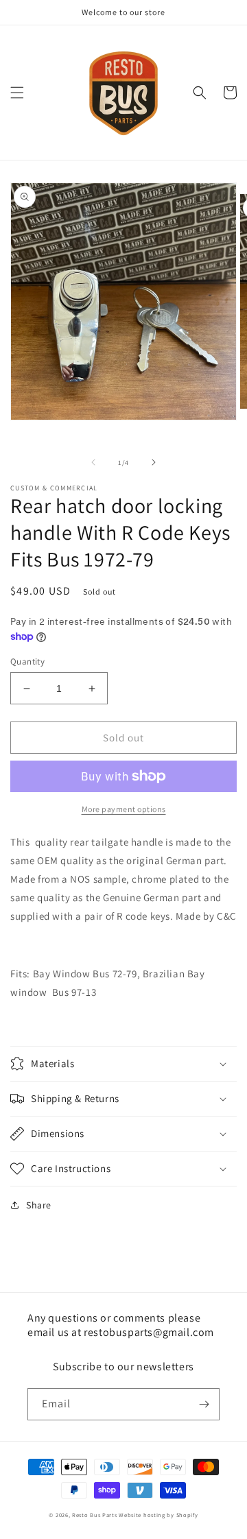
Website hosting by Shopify (158, 1514)
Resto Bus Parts (94, 1514)
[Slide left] (93, 462)
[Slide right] (154, 462)
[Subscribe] (204, 1404)
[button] (17, 92)
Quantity (27, 661)
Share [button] (38, 1205)
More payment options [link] (124, 809)
